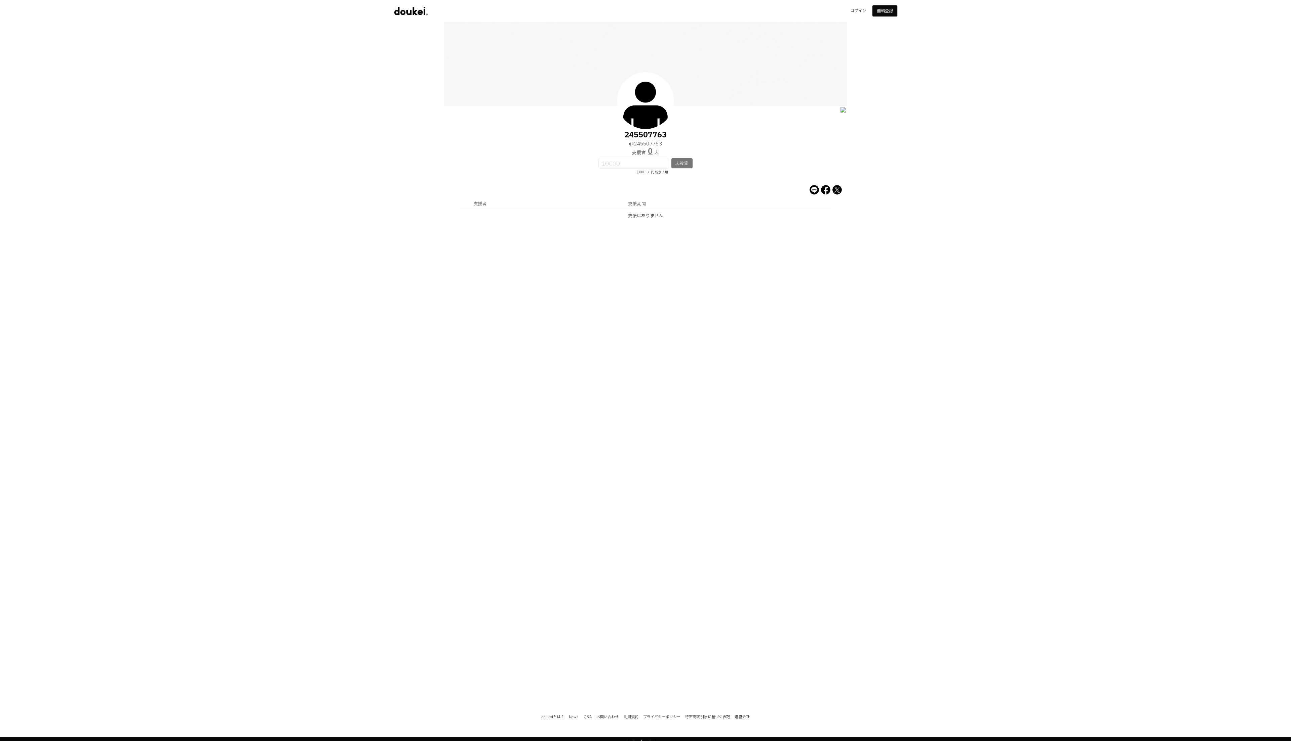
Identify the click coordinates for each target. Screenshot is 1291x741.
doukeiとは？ (552, 717)
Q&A (588, 717)
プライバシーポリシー (661, 717)
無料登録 (885, 11)
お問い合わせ (607, 717)
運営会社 (742, 717)
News (574, 717)
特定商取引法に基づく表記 (707, 717)
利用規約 (631, 717)
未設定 (681, 163)
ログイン (858, 11)
